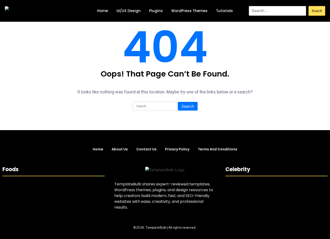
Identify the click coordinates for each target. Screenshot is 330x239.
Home (102, 10)
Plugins (156, 10)
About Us (120, 149)
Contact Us (146, 149)
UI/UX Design (128, 10)
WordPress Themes (189, 10)
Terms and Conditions (217, 149)
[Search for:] (277, 11)
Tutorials (224, 10)
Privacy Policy (177, 149)
